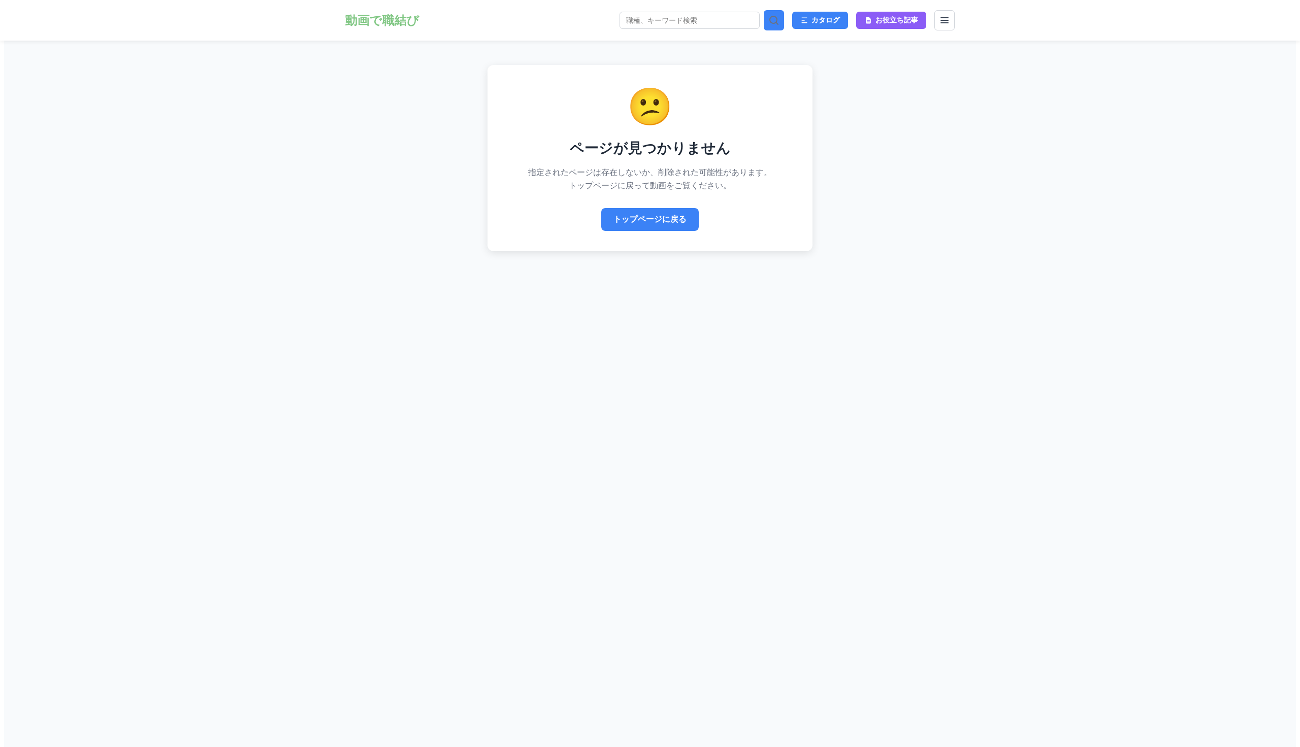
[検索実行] (774, 20)
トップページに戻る (650, 219)
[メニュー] (944, 20)
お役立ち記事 (896, 20)
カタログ (825, 20)
